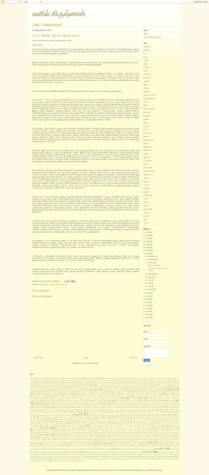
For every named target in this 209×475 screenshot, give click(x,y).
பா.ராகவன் (77, 430)
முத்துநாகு (136, 441)
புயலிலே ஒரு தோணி (121, 435)
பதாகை (146, 164)
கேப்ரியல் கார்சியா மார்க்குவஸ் (111, 407)
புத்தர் (86, 435)
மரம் (60, 439)
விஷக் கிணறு (66, 454)
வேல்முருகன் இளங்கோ (103, 456)
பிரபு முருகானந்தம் (71, 432)
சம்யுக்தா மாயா (125, 409)
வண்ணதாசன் (56, 449)
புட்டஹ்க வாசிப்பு (169, 432)
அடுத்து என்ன (114, 385)
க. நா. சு (92, 398)
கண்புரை (172, 398)
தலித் (109, 421)
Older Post (133, 358)
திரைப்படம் (33, 423)
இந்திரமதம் (33, 394)
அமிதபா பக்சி (47, 387)
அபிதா (171, 385)
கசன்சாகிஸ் (107, 398)
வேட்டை (61, 456)
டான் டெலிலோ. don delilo (139, 419)
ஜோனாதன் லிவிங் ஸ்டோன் (128, 458)
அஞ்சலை (99, 385)
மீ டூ (72, 441)
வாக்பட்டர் (142, 449)
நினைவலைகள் (148, 140)
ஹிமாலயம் (67, 461)
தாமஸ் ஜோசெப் (139, 421)
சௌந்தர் (68, 419)
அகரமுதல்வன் (44, 385)
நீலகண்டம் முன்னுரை (154, 265)
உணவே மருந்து (137, 394)
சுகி (172, 415)
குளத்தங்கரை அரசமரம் (36, 407)
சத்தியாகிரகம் (80, 409)
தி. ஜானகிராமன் (162, 421)
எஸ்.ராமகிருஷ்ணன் (167, 396)
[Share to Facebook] (72, 281)
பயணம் (176, 428)
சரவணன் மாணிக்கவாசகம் (157, 409)
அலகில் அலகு (146, 387)
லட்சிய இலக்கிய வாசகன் (132, 446)
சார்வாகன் (47, 412)
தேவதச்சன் (122, 423)
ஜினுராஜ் (160, 456)
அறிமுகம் (166, 387)
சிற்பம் (145, 102)
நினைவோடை (147, 150)
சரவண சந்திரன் (143, 409)
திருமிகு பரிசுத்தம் (172, 421)
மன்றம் (177, 439)
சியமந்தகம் (140, 412)
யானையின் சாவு (82, 444)
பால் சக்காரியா (163, 430)
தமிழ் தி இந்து (72, 421)
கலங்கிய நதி (79, 400)
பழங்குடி (48, 430)
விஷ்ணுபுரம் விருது (128, 454)
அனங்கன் (66, 389)
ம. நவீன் (83, 437)
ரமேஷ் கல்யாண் (145, 444)
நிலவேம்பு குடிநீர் (135, 426)
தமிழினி (146, 119)
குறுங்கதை (147, 78)
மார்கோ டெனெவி (36, 441)
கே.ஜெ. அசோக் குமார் (95, 407)
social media (86, 382)
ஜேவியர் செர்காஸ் (90, 458)
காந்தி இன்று (38, 403)
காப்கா (93, 403)
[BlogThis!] (68, 281)
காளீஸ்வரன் (159, 403)
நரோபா (145, 123)
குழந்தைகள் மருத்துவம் (171, 405)
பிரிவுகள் (89, 432)
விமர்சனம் (146, 216)
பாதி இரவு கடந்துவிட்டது (100, 430)
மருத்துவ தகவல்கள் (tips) (120, 439)
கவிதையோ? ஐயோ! (128, 400)
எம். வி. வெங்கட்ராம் (87, 396)
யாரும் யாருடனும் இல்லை (56, 444)
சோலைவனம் (60, 419)
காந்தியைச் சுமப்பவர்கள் (68, 403)
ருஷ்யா (87, 446)
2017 (148, 296)
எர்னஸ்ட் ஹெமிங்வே (112, 396)
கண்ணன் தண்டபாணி (162, 398)
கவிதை (145, 64)
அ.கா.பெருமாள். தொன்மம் (170, 382)
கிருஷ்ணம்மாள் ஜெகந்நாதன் (172, 403)
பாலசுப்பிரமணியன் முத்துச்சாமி (149, 430)
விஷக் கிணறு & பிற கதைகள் (81, 454)
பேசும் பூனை (33, 437)
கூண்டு (75, 407)
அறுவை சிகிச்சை (56, 389)
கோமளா (170, 407)
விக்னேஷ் (123, 452)
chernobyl (148, 378)
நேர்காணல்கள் (87, 428)
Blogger (159, 470)
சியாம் (146, 412)
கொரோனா (132, 407)
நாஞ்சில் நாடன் (57, 426)
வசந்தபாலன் (47, 449)
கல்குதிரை (88, 400)
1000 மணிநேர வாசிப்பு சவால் (53, 378)
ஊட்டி (40, 396)
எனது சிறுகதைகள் (139, 396)
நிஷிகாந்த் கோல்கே (35, 428)
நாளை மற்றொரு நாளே (113, 426)
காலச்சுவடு (133, 403)
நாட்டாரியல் (76, 426)
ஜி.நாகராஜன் (144, 456)
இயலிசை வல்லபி (67, 394)
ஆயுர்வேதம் (147, 47)
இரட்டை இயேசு (87, 394)
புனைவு (152, 435)
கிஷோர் (49, 405)
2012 (148, 311)
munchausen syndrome (133, 380)
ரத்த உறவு (135, 444)
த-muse (157, 419)
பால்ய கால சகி (173, 430)
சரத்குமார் (133, 409)
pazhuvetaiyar (173, 380)
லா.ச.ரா (151, 446)
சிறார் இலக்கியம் (61, 415)
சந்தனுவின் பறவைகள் (91, 409)
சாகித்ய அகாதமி (172, 409)
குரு (121, 405)
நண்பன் (175, 423)
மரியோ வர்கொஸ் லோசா (69, 439)
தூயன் (87, 423)
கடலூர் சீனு (115, 398)
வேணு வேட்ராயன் (79, 456)
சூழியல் (164, 417)
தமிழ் (54, 421)
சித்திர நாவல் (125, 412)
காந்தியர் (46, 403)
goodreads (46, 380)
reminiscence (63, 382)
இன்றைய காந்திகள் (126, 394)
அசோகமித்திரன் (81, 385)
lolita (72, 380)
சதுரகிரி (72, 409)
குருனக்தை (144, 405)
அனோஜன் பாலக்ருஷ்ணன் (116, 389)
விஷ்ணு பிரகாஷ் (95, 454)
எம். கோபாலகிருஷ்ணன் (72, 396)
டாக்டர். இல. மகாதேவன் (105, 419)
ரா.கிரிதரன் (176, 444)
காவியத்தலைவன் (149, 403)
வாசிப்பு (56, 284)
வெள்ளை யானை (52, 456)
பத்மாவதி (158, 428)
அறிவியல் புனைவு (34, 389)
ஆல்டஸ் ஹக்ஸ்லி (75, 391)
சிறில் (69, 415)
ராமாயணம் (72, 446)
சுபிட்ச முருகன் (66, 417)
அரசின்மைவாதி (80, 387)
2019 (148, 254)
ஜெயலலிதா (56, 458)
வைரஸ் (136, 456)
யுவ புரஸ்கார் (92, 444)
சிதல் (107, 412)
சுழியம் (134, 417)
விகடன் (117, 452)
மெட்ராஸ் (159, 441)
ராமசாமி (41, 446)
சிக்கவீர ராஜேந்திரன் (70, 412)
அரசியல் (70, 387)
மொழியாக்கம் (148, 195)
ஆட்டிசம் (153, 389)
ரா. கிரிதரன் (155, 444)
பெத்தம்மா (165, 435)
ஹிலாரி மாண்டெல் (76, 461)
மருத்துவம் (146, 188)
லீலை (31, 449)
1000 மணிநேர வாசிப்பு (36, 378)
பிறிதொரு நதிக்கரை (111, 432)
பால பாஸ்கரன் (135, 430)
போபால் (64, 437)
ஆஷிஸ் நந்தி (148, 391)
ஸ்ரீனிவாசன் (33, 461)
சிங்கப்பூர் (146, 88)
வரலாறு (146, 202)
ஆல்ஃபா (67, 391)
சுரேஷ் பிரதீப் (81, 417)
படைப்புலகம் (147, 161)
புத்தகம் (146, 178)
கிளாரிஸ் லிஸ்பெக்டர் (38, 405)
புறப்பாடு (146, 435)
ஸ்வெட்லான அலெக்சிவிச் (45, 461)
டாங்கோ (128, 419)
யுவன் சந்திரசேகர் (104, 444)
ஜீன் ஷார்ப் (176, 456)
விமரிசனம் (137, 452)
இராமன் (108, 394)
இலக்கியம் (146, 50)
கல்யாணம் (96, 400)
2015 (148, 302)
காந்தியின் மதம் (56, 403)
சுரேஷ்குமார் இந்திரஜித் (107, 417)
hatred (53, 380)
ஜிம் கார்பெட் (153, 456)
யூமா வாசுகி (115, 444)
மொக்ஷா (166, 441)
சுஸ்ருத (158, 417)
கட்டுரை (146, 60)
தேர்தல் (114, 423)
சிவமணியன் (165, 412)
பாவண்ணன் (33, 432)
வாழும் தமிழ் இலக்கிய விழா (66, 452)
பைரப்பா (53, 437)
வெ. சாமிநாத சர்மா (155, 454)
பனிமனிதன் (69, 430)
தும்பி (71, 423)
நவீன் (43, 426)
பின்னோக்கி (142, 432)
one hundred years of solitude (158, 380)
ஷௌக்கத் (140, 458)
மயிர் (31, 439)
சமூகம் (108, 409)
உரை (144, 53)
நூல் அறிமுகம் (62, 428)
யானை (74, 444)
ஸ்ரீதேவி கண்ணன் (159, 458)
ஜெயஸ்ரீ (63, 458)
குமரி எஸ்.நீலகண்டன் (112, 405)
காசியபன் (154, 400)
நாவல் (145, 129)
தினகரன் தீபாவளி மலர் (52, 423)
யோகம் (124, 444)
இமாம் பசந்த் (43, 394)
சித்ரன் (133, 412)
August (150, 277)
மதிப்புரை (146, 181)
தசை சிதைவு (165, 419)
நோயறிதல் (96, 428)
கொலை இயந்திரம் (142, 407)
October (151, 262)
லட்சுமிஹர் (143, 446)
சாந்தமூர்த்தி (39, 412)
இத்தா (164, 391)
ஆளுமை (103, 391)
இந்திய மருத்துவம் (172, 391)
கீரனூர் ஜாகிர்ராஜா (70, 405)
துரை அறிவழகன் (79, 423)
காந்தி (145, 71)
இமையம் (51, 394)
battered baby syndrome (136, 378)
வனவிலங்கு (134, 449)
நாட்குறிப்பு (146, 126)
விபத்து (130, 452)
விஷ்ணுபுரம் (105, 454)
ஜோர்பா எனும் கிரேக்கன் (112, 458)
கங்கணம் (99, 398)
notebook (144, 380)
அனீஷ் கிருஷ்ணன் (75, 389)
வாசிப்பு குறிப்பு (148, 209)
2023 (148, 241)
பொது (58, 437)
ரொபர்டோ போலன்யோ (102, 446)
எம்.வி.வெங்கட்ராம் (99, 396)
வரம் (73, 449)
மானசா (45, 441)
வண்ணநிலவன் (66, 449)
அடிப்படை (106, 385)
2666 (121, 378)
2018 (148, 293)
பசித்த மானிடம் (125, 428)
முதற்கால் (111, 441)
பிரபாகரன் (62, 432)
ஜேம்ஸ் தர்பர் (80, 458)
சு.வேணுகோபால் (163, 415)
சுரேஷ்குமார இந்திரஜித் (92, 417)
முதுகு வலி (119, 441)
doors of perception (158, 378)
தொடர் (129, 423)
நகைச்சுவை (153, 423)
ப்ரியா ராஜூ (72, 437)
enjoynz (144, 470)
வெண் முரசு (166, 454)
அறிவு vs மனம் (45, 389)
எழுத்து (130, 396)
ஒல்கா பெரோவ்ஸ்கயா (54, 398)
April (149, 286)
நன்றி (49, 426)
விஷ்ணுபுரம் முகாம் (116, 454)
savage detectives (75, 382)
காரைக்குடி (147, 74)
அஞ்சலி (91, 385)
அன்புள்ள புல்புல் (130, 389)
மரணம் (47, 439)
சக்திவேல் (59, 409)
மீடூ (76, 441)
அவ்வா (154, 387)
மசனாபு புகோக (131, 437)
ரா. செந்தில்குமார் (166, 444)
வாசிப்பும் (34, 452)
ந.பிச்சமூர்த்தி (143, 423)
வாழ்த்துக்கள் (89, 452)
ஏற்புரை (32, 398)
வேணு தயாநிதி (69, 456)
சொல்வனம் (147, 112)
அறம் (159, 387)
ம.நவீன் (89, 437)
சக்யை (65, 409)
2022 (148, 244)
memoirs (110, 380)
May (149, 283)
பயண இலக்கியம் (167, 428)
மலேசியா (152, 439)
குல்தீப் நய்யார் (152, 405)
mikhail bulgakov (119, 380)
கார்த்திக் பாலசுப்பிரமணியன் (121, 403)
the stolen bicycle (110, 382)
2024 (148, 238)
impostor (66, 380)
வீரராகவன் (63, 284)
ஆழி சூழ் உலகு (95, 391)
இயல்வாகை (77, 394)
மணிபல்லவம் (145, 437)
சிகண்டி (54, 412)
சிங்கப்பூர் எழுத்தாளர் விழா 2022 (94, 412)
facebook (32, 380)
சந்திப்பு (145, 84)
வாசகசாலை (150, 449)
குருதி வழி (136, 405)
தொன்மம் (135, 423)
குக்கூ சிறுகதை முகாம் (83, 405)
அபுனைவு (39, 387)
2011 (148, 315)
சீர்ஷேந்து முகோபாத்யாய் (149, 415)
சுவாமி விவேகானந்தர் (123, 417)
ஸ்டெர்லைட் (148, 458)
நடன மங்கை (162, 423)
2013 (148, 308)
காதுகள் (170, 400)
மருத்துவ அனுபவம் (93, 439)
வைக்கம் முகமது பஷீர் (117, 456)
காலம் (141, 403)
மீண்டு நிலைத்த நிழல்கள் (85, 441)
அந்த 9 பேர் (142, 385)
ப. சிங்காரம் (116, 428)
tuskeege (128, 382)
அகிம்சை (57, 385)
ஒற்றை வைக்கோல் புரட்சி (73, 398)
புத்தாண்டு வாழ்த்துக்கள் (106, 435)
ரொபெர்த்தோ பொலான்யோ (117, 446)
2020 (148, 251)
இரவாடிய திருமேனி (98, 394)
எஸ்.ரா (157, 396)
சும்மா (73, 417)
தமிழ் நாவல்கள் (96, 421)
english (175, 378)
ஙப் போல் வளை (50, 409)
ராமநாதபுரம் (59, 446)
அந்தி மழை (160, 385)
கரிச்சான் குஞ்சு (52, 400)
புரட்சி (130, 435)
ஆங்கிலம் (146, 389)
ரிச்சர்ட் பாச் (80, 446)
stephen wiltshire (97, 382)
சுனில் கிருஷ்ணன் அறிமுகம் (152, 37)
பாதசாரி (89, 430)
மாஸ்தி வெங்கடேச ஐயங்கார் (56, 441)
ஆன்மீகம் (140, 391)
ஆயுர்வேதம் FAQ (34, 391)
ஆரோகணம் (44, 391)
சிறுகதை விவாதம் (149, 95)
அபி (166, 385)
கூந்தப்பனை (84, 407)
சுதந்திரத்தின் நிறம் (44, 417)
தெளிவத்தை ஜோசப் (96, 423)
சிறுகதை (146, 91)
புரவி (135, 435)
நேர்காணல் (147, 157)
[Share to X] (70, 281)
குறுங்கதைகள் (58, 407)
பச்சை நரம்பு (134, 428)
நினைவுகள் (147, 147)
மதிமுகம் (175, 437)
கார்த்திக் (108, 403)
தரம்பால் (104, 421)
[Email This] (65, 281)
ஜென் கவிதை (71, 458)
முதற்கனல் (103, 441)
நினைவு (146, 143)
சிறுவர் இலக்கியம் (149, 98)
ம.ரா (94, 437)
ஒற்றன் (63, 398)
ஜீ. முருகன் (168, 456)
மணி (138, 437)
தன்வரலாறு (147, 116)
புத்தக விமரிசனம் (149, 171)
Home (37, 25)
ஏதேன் (175, 396)
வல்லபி (106, 449)
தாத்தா (131, 421)
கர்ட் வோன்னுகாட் (69, 400)
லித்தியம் (175, 446)
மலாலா (140, 439)
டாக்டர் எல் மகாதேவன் (90, 419)
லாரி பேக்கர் (158, 446)
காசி (148, 400)
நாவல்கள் (146, 136)
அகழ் (51, 385)
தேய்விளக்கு (107, 423)
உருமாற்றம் (155, 394)
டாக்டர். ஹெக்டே (119, 419)
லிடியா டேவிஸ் (167, 446)
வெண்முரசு (174, 454)
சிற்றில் (145, 105)
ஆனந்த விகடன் (121, 391)
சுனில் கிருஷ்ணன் (59, 14)
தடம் (172, 419)
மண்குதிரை (153, 437)
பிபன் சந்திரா (53, 432)
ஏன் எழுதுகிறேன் (41, 398)
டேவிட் (151, 419)
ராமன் (65, 446)
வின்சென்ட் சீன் (46, 454)
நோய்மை (108, 428)
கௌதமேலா (41, 409)
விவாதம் (146, 223)
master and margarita (89, 380)
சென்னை (41, 419)
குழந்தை (161, 405)
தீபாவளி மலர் (63, 423)
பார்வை (127, 430)
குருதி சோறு (127, 405)
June (150, 280)
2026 (148, 232)
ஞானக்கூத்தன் (77, 419)
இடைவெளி (157, 391)
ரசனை (145, 199)
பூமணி (158, 435)
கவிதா (103, 400)
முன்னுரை (146, 192)
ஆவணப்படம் (85, 391)
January (151, 289)
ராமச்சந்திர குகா (49, 446)
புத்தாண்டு (93, 435)
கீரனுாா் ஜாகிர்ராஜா (58, 405)
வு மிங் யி (145, 454)
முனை (142, 441)
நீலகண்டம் (46, 428)
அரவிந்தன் (89, 387)
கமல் (44, 400)
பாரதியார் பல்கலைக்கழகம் (116, 430)
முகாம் (96, 441)
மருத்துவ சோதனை (106, 439)
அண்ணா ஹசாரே (124, 385)
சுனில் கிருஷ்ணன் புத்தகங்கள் (52, 25)
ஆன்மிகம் (131, 391)
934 (126, 378)
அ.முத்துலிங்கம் (34, 385)
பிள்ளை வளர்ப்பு (99, 432)
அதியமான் (134, 385)
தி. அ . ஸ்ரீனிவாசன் (150, 421)
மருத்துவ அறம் (81, 439)
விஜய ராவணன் (56, 454)
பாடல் (83, 430)
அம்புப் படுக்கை (43, 284)
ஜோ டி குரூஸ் (100, 458)
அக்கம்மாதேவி (65, 385)
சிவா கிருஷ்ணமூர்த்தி (35, 415)
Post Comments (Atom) (90, 363)
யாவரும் (67, 444)
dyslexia (168, 378)
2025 (148, 235)
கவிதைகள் (118, 400)
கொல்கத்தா (152, 407)
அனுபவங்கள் (86, 389)
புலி (140, 435)
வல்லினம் (113, 449)
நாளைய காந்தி (125, 426)
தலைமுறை (116, 421)
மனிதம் (164, 439)
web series (149, 382)
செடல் (170, 417)
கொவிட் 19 (161, 407)
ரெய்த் (92, 446)
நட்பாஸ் (169, 423)
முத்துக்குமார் (127, 441)
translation (120, 382)
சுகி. (178, 415)
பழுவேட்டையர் (57, 430)
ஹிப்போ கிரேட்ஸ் (58, 461)
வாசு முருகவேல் (43, 452)
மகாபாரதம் (111, 437)
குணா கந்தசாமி (101, 405)
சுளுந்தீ (140, 417)
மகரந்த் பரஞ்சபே (102, 437)
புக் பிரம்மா (159, 432)
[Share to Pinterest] (74, 281)
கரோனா (60, 400)
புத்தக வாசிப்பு (148, 167)
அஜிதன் (140, 389)
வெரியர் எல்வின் (34, 456)
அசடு (72, 385)
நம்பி (31, 426)
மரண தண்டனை (39, 439)
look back (78, 380)
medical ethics (102, 380)
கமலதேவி (38, 400)
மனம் (159, 439)
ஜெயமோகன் (45, 459)
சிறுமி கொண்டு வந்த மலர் (109, 415)
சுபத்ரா (53, 417)
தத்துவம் (39, 421)
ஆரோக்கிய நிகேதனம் (56, 391)
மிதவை (67, 441)
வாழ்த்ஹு (97, 452)
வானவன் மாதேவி (107, 452)
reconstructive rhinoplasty (50, 382)
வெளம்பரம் (43, 456)
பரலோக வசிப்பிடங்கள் (38, 430)
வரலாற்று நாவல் (88, 449)
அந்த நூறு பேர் (151, 385)
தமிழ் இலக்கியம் (62, 421)
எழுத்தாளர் (122, 396)
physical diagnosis (35, 382)
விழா (145, 219)
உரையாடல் (168, 394)
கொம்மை (124, 407)
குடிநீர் (92, 405)
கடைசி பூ (132, 398)
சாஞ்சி (31, 412)
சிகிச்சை (60, 412)
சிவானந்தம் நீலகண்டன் (49, 415)
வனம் (127, 449)
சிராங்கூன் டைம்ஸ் (154, 412)
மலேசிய (146, 439)
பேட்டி (41, 437)
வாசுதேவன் (52, 452)
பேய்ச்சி (47, 437)
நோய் (102, 428)
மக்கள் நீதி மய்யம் (120, 437)
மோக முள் (45, 444)
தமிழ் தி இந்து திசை (84, 421)
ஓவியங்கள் (85, 398)
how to (59, 380)
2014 (148, 305)
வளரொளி (121, 449)
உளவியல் (176, 394)
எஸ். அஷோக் (150, 396)
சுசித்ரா (34, 417)
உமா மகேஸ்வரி (146, 394)
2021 (148, 247)
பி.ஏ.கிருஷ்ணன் (44, 432)
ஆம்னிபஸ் (160, 389)
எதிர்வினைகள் (58, 396)
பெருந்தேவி (173, 435)
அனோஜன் (105, 389)
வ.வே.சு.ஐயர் (38, 449)
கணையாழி (150, 398)
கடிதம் (51, 284)
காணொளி (146, 67)
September (152, 274)
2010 (148, 318)
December (151, 256)
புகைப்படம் (151, 432)
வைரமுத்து (128, 456)
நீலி (56, 428)
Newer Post (38, 358)
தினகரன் (41, 423)
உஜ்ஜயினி (34, 396)
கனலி (142, 400)
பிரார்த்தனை (82, 432)
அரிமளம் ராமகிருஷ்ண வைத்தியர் (115, 387)
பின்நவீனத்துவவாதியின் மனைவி (127, 432)
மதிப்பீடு (161, 437)
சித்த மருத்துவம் (115, 412)
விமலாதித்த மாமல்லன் (171, 452)
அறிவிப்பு (174, 387)
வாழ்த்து (146, 212)
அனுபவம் (96, 389)
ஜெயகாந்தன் (35, 458)
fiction (39, 380)
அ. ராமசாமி (157, 382)
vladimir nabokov (138, 382)
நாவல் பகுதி (147, 133)
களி (137, 400)
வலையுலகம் (97, 449)
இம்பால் (58, 394)
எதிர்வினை (48, 396)
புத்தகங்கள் (147, 174)
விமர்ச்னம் (161, 452)
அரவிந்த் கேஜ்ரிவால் (99, 387)
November (151, 259)
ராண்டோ (34, 446)
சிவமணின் (174, 412)
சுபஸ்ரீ (58, 417)
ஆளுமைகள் (112, 391)
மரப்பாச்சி (146, 185)
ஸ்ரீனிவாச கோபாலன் (171, 458)
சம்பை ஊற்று (115, 409)
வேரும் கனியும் (90, 456)
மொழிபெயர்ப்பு (173, 441)
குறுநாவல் (146, 81)
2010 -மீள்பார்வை (68, 378)
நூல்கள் (146, 154)
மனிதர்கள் (171, 439)
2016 (148, 299)
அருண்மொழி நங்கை (133, 387)
